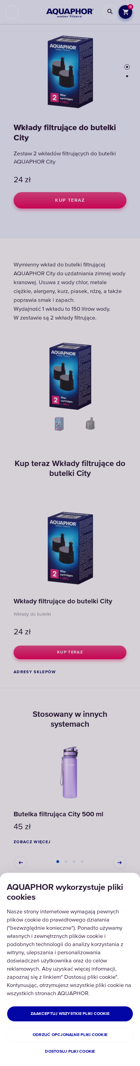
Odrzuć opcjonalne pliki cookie (70, 1035)
